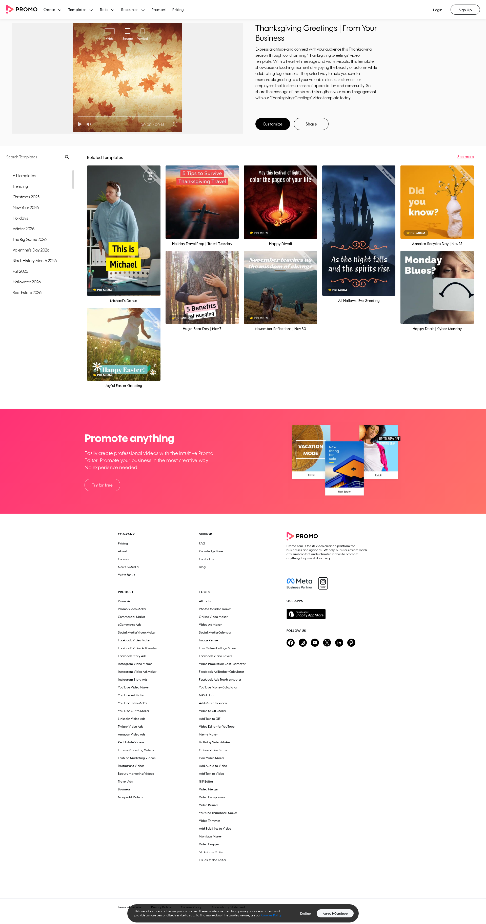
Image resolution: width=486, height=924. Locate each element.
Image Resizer (209, 640)
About (122, 551)
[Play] (79, 124)
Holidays (20, 218)
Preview (123, 225)
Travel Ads (125, 781)
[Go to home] (25, 9)
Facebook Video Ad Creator (137, 648)
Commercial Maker (131, 617)
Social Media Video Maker (136, 632)
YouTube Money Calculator (218, 687)
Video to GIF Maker (212, 711)
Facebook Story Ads (132, 656)
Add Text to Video (211, 773)
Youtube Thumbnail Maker (218, 813)
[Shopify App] (327, 614)
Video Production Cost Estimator (222, 664)
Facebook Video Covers (215, 656)
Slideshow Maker (211, 852)
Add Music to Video (213, 703)
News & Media (128, 567)
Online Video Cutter (213, 750)
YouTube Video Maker (133, 687)
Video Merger (208, 789)
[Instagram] (323, 583)
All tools (205, 601)
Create (49, 9)
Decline (305, 913)
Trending (20, 186)
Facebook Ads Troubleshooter (220, 679)
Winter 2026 (23, 228)
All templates (24, 175)
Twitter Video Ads (130, 726)
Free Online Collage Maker (218, 648)
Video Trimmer (209, 821)
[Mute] (90, 124)
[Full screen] (175, 124)
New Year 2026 (26, 207)
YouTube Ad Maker (131, 695)
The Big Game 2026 (30, 239)
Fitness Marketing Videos (136, 750)
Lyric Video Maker (211, 758)
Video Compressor (212, 797)
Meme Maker (208, 734)
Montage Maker (210, 836)
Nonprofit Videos (130, 797)
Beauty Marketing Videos (136, 773)
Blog (202, 567)
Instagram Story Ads (133, 679)
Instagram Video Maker (135, 664)
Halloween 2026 (27, 281)
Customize (272, 124)
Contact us (206, 559)
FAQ (202, 543)
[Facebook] (299, 583)
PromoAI (159, 9)
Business (124, 789)
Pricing (178, 9)
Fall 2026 (20, 271)
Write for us (126, 575)
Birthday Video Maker (214, 742)
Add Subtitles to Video (215, 828)
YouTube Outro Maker (133, 711)
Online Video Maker (213, 617)
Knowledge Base (211, 551)
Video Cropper (209, 844)
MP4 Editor (207, 695)
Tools (104, 9)
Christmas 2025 (26, 196)
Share (311, 124)
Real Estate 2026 (27, 292)
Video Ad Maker (210, 624)
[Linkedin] (339, 643)
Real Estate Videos (131, 742)
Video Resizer (208, 805)
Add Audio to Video (213, 766)
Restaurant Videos (131, 766)
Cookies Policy (271, 915)
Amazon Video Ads (131, 734)
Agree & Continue (335, 913)
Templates (77, 9)
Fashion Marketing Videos (136, 758)
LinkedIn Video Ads (131, 719)
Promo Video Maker (132, 609)
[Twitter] (327, 643)
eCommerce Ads (129, 624)
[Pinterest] (351, 643)
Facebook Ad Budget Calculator (221, 672)
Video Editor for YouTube (216, 726)
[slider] (78, 116)
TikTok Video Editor (213, 860)
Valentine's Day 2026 (31, 250)
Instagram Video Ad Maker (137, 672)
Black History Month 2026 (35, 260)
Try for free (102, 485)
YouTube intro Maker (133, 703)
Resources (129, 9)
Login (437, 10)
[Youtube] (315, 643)
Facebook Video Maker (134, 640)
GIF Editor (206, 781)
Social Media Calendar (215, 632)
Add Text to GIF (210, 719)
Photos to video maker (215, 609)
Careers (123, 559)
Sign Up (465, 10)
